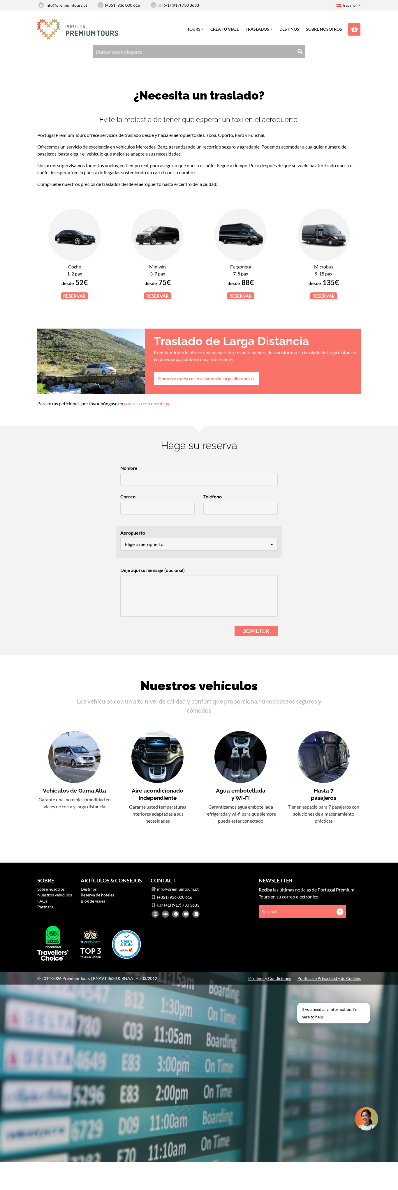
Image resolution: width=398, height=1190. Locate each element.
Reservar (74, 296)
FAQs (42, 900)
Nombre (129, 468)
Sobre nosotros (324, 29)
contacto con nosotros (146, 403)
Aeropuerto (132, 532)
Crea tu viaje (224, 29)
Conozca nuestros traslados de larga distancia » (206, 378)
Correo (127, 496)
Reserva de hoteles (97, 894)
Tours (193, 29)
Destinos (289, 29)
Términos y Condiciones (269, 978)
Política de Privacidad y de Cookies (329, 978)
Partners (45, 906)
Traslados (257, 29)
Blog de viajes (93, 900)
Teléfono (212, 496)
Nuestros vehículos (54, 894)
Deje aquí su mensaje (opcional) (152, 570)
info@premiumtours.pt (66, 5)
